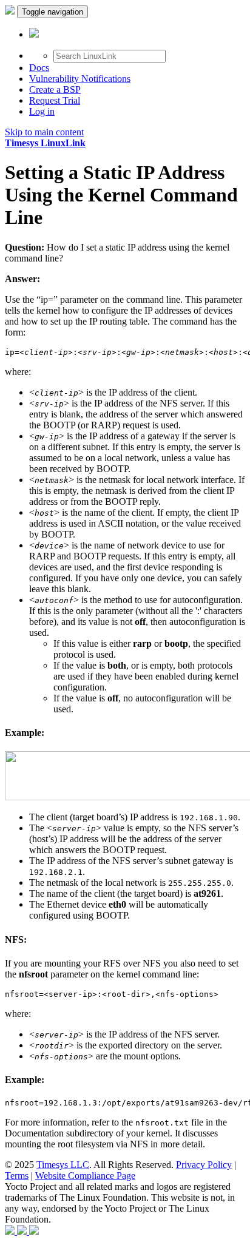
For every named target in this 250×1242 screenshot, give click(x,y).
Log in (42, 111)
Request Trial (54, 100)
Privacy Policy (204, 1164)
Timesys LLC (62, 1164)
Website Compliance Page (85, 1175)
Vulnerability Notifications (79, 78)
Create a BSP (55, 89)
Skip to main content (44, 132)
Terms (17, 1175)
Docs (39, 67)
